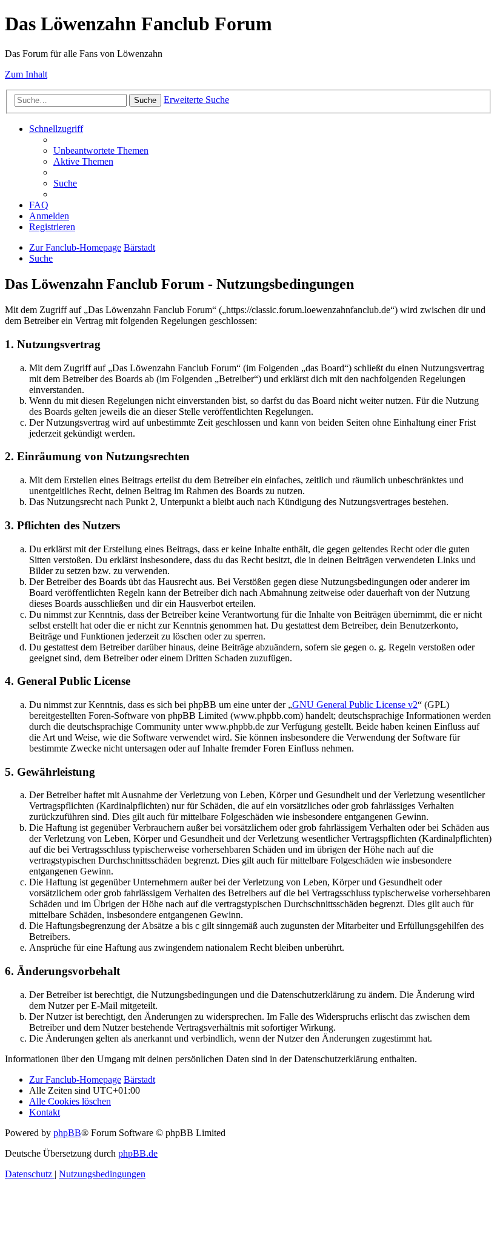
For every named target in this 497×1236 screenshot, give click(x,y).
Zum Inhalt (26, 74)
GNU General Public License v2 (355, 704)
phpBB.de (138, 1153)
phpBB (67, 1133)
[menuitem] (100, 150)
